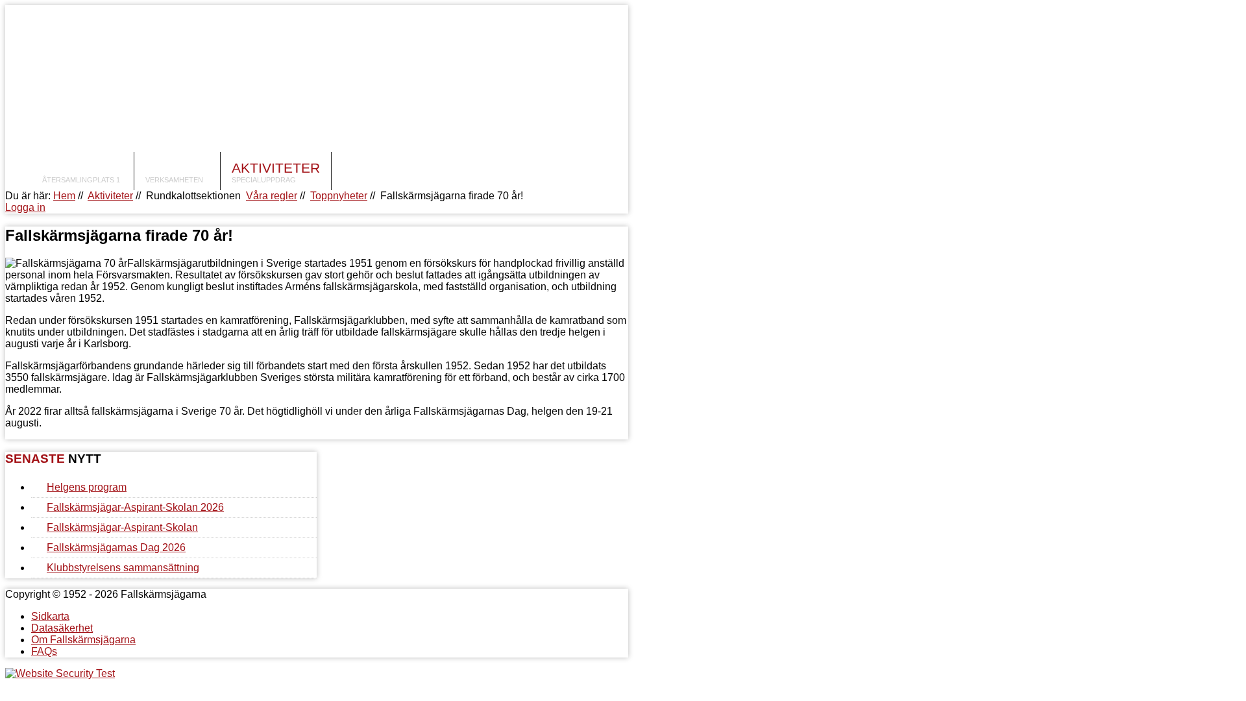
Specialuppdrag (264, 180)
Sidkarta (50, 616)
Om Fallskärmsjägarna (83, 639)
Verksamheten (174, 180)
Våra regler (271, 195)
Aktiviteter (276, 167)
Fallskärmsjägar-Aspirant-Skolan (122, 527)
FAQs (44, 651)
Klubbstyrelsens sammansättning (123, 567)
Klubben (177, 167)
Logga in (25, 207)
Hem (64, 195)
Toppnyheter (338, 195)
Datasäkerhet (62, 627)
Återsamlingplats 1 (81, 180)
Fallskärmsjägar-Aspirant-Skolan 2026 (135, 507)
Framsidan (82, 167)
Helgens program (87, 487)
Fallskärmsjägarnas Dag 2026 (116, 547)
